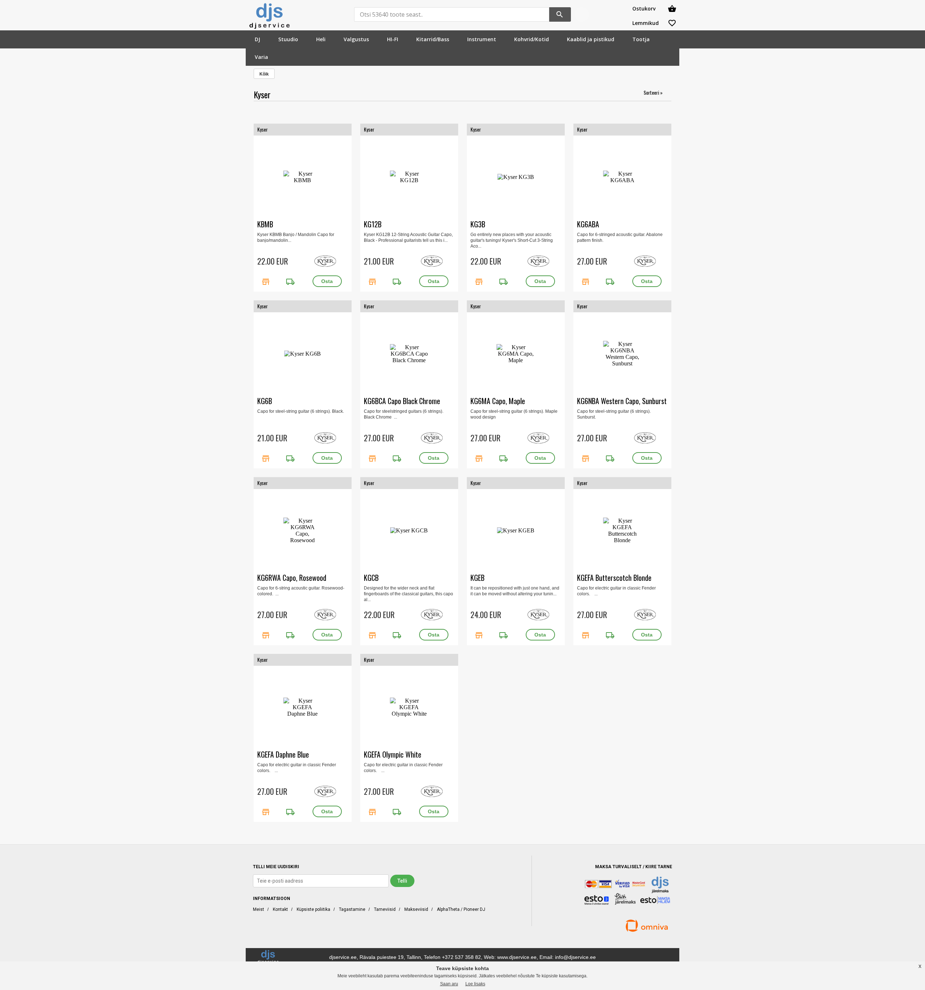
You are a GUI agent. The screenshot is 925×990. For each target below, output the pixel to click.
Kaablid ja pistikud (590, 39)
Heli (321, 39)
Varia (261, 56)
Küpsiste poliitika (313, 909)
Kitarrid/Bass (432, 39)
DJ (257, 39)
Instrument (481, 39)
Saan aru (449, 983)
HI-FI (392, 39)
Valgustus (356, 39)
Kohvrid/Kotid (531, 39)
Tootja (641, 39)
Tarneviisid (385, 909)
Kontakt (280, 909)
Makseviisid (416, 909)
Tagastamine (352, 909)
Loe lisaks (475, 983)
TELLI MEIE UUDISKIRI (276, 866)
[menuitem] (257, 39)
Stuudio (288, 39)
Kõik (264, 74)
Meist (258, 909)
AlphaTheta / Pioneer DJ (461, 909)
